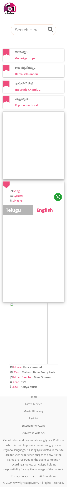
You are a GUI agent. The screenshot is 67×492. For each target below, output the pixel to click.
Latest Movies (33, 404)
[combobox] (29, 30)
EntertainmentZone (33, 425)
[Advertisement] (33, 145)
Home (33, 396)
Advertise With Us (33, 433)
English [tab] (44, 210)
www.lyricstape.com (25, 482)
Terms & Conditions (44, 476)
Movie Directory (33, 411)
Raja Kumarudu (33, 367)
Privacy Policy (19, 476)
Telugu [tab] (13, 210)
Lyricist (33, 418)
